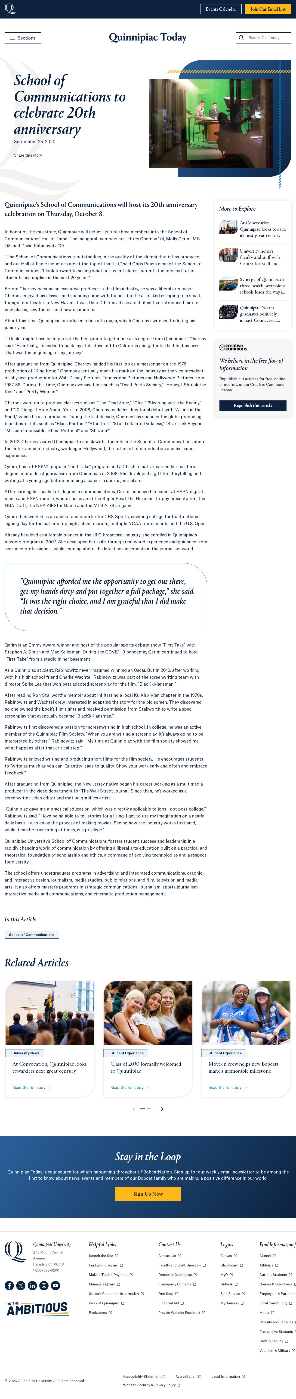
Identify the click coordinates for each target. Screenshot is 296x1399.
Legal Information (228, 1376)
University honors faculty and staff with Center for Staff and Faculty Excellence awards (260, 258)
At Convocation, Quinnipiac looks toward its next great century (263, 229)
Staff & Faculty (273, 1341)
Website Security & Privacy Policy (151, 1385)
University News (26, 1053)
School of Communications (32, 935)
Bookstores (100, 1313)
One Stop (168, 1294)
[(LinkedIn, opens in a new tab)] (32, 1285)
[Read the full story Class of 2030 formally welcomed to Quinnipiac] (148, 1013)
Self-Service (232, 1294)
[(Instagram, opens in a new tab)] (44, 1285)
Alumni (267, 1256)
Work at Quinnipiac (106, 1303)
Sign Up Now (148, 1194)
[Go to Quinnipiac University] (10, 9)
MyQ (226, 1275)
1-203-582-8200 (46, 1270)
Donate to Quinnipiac (177, 1275)
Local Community (275, 1303)
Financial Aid (171, 1303)
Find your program (106, 1265)
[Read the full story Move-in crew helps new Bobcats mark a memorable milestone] (246, 1013)
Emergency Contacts (177, 1284)
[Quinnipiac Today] (148, 37)
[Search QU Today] (241, 37)
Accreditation (188, 1376)
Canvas (228, 1256)
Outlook (228, 1284)
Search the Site (103, 1256)
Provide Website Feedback (181, 1313)
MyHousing (232, 1303)
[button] (142, 1108)
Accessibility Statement (144, 1376)
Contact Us (169, 1256)
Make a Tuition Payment (111, 1275)
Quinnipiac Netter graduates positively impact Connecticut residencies (258, 315)
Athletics (268, 1265)
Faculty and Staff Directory (182, 1265)
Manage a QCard (104, 1284)
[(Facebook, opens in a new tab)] (9, 1285)
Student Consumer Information (116, 1294)
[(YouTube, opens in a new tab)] (55, 1285)
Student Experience (127, 1053)
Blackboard (231, 1265)
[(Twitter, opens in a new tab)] (20, 1285)
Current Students (275, 1275)
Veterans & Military (277, 1351)
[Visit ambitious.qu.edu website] (37, 1309)
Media (266, 1313)
